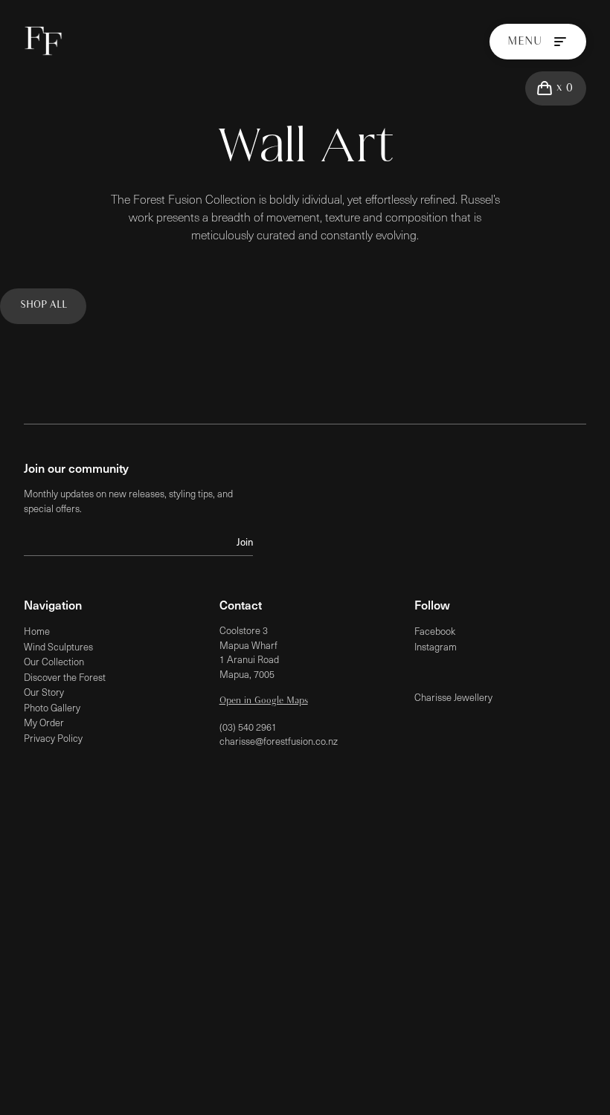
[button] (555, 88)
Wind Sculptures (58, 646)
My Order (44, 722)
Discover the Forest (65, 677)
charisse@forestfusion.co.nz (278, 741)
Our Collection (54, 661)
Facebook (434, 631)
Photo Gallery (52, 707)
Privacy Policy (53, 738)
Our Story (44, 692)
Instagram (435, 646)
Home (37, 631)
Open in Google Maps (263, 700)
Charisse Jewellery (453, 697)
